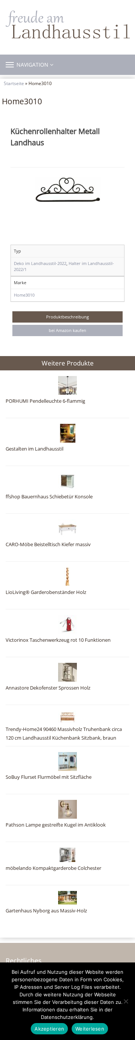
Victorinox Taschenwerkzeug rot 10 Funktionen (58, 640)
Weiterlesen (89, 1029)
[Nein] (125, 1001)
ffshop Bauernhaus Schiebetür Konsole (49, 496)
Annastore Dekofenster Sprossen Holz (48, 688)
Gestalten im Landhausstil (34, 449)
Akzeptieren (49, 1029)
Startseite (14, 83)
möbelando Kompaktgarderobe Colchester (53, 868)
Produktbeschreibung (67, 317)
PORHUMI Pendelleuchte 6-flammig (45, 401)
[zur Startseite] (67, 24)
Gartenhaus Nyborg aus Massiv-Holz (46, 911)
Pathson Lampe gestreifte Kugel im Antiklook (56, 825)
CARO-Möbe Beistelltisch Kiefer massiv (48, 544)
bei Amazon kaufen (67, 330)
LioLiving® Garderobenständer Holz (46, 592)
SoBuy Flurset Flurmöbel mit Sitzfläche (49, 777)
